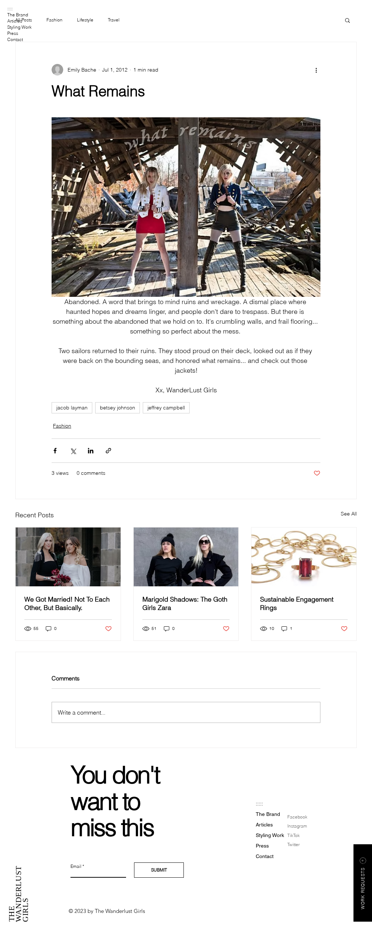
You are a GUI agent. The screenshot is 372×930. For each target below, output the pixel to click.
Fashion (54, 20)
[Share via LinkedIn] (90, 450)
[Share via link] (108, 450)
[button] (347, 20)
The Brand (17, 14)
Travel (114, 20)
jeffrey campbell (166, 407)
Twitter (293, 844)
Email (75, 866)
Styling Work (19, 27)
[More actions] (316, 69)
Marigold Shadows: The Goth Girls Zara (184, 603)
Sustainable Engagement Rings (296, 603)
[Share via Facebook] (55, 450)
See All (349, 513)
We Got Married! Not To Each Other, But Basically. (67, 603)
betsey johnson (117, 407)
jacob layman (72, 407)
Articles (14, 21)
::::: (10, 8)
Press (12, 33)
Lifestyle (85, 20)
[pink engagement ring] (303, 556)
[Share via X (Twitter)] (72, 450)
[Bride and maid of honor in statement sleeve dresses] (68, 556)
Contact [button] (15, 39)
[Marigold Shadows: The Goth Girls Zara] (186, 556)
